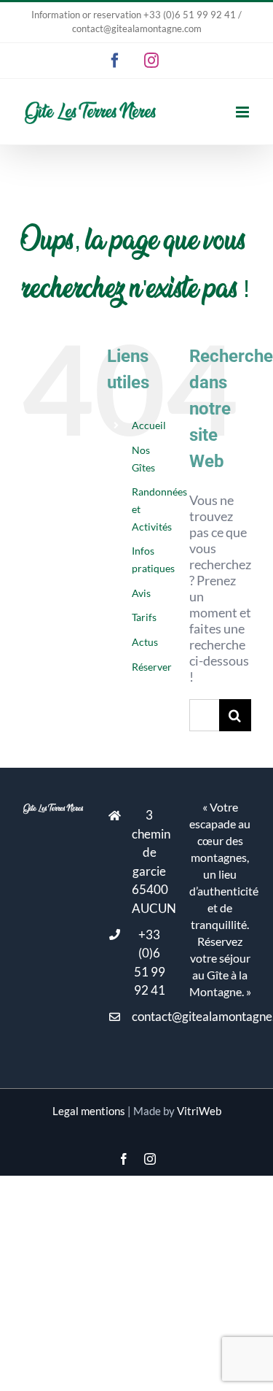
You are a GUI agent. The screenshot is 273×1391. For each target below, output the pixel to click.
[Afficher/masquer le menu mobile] (243, 112)
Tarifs (144, 617)
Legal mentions (88, 1110)
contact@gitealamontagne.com (149, 1016)
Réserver (152, 666)
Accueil (149, 425)
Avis (141, 593)
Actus (145, 642)
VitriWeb (199, 1110)
